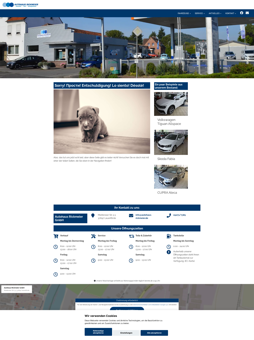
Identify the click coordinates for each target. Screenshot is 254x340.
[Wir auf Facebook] (241, 13)
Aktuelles (214, 13)
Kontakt (229, 13)
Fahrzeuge (183, 13)
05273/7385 (179, 215)
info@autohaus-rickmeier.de (144, 216)
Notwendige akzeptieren (98, 332)
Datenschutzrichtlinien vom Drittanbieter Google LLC (150, 305)
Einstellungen (126, 333)
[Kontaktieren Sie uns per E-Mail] (247, 13)
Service (199, 13)
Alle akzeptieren (154, 333)
